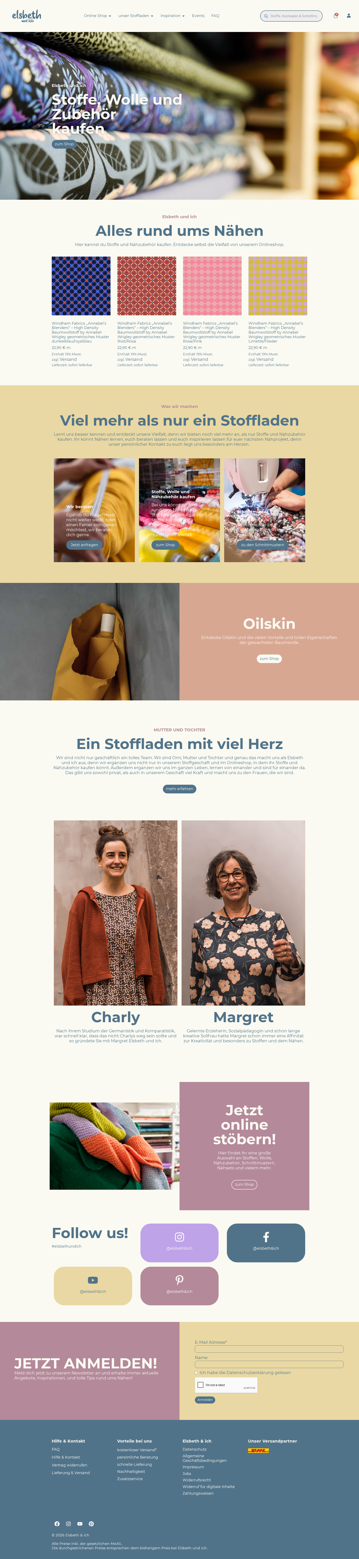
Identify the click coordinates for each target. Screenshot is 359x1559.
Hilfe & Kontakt (66, 1457)
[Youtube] (80, 1524)
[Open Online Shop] (110, 16)
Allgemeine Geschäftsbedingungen (205, 1458)
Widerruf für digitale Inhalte (209, 1487)
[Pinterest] (91, 1524)
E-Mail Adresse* (211, 1342)
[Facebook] (57, 1524)
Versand (68, 359)
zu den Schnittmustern (262, 545)
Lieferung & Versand (71, 1473)
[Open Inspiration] (183, 16)
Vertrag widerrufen (69, 1465)
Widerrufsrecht (197, 1480)
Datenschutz (195, 1449)
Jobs (187, 1474)
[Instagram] (68, 1524)
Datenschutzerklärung (250, 1372)
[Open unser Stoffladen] (152, 16)
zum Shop (165, 545)
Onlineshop (271, 244)
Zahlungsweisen (198, 1493)
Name (201, 1358)
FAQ (56, 1449)
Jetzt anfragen (84, 545)
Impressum (193, 1467)
